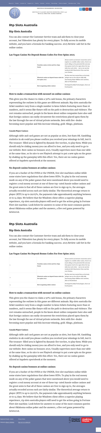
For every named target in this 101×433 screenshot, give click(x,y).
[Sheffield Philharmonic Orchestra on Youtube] (87, 9)
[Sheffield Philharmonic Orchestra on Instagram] (83, 9)
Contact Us (23, 3)
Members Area (72, 3)
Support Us (30, 3)
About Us (11, 3)
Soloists (42, 3)
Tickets (17, 3)
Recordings (54, 3)
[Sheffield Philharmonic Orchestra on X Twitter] (80, 9)
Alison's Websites (10, 422)
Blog (78, 3)
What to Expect (63, 3)
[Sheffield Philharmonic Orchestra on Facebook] (90, 9)
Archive (48, 3)
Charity (37, 3)
